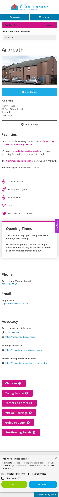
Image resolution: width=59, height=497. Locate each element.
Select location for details (17, 31)
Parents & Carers (17, 403)
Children (11, 383)
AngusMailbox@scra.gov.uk (15, 303)
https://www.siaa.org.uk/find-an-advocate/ (26, 363)
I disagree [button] (43, 484)
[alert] (29, 473)
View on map (31, 124)
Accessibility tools (46, 494)
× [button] (56, 458)
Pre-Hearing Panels (18, 432)
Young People (14, 393)
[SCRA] (29, 7)
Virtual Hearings (16, 413)
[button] (30, 474)
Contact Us (11, 25)
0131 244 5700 (9, 284)
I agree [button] (14, 484)
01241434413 (12, 332)
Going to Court (15, 422)
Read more (18, 468)
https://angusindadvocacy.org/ (20, 336)
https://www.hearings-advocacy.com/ (23, 349)
